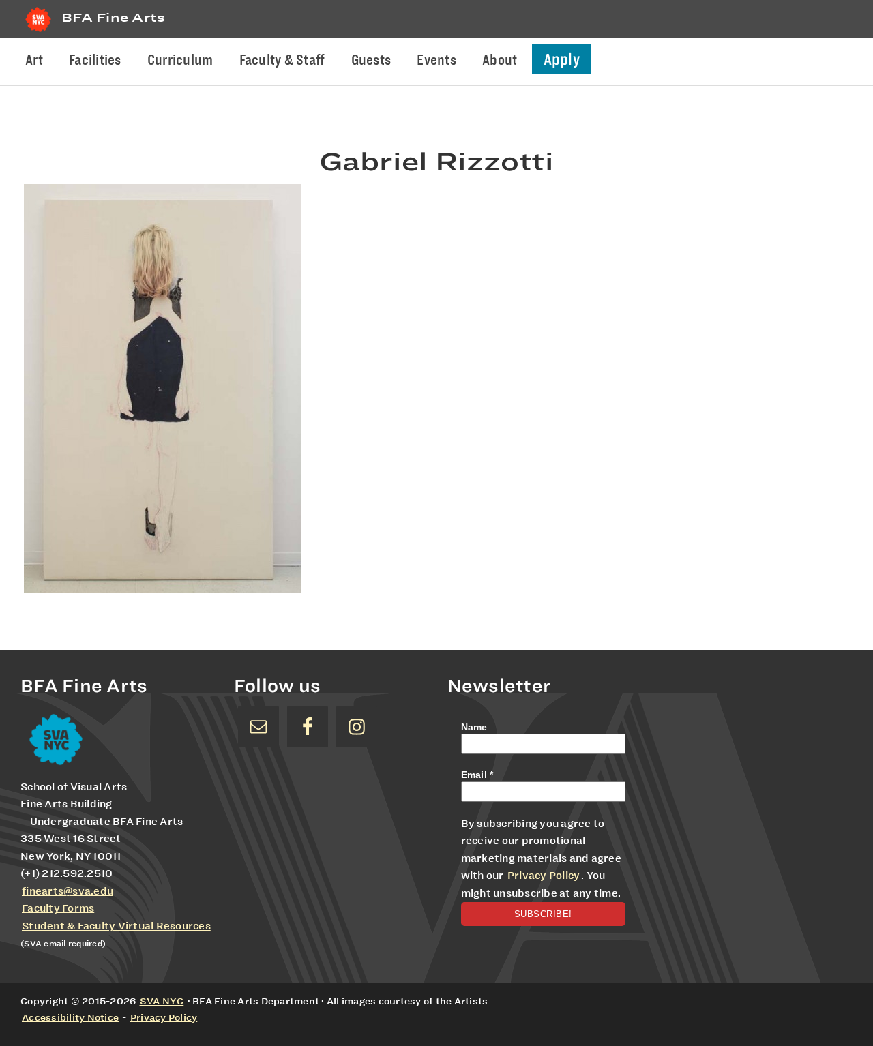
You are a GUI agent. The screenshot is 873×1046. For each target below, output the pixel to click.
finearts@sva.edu (67, 891)
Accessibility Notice (70, 1017)
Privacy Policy (543, 875)
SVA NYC (162, 1001)
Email (477, 774)
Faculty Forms (58, 908)
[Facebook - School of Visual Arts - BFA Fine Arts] (307, 726)
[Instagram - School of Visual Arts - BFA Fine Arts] (356, 726)
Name (474, 726)
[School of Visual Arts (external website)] (38, 31)
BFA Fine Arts (113, 17)
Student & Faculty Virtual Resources (116, 926)
